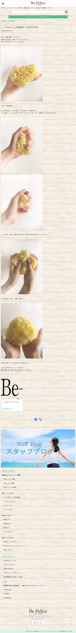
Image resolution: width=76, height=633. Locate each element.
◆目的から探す (6, 515)
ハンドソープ (8, 505)
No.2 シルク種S (9, 483)
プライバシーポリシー (11, 573)
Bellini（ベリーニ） (10, 542)
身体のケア (7, 523)
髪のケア (7, 528)
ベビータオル (8, 509)
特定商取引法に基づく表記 (13, 577)
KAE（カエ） (8, 550)
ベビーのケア (8, 532)
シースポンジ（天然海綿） (12, 497)
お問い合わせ (8, 569)
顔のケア (7, 519)
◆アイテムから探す (8, 493)
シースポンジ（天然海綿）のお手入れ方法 (20, 27)
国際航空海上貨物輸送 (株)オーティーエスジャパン (23, 585)
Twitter (6, 594)
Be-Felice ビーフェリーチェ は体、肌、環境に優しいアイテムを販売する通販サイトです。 (27, 8)
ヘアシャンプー (9, 501)
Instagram (7, 598)
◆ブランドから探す (8, 538)
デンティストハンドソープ (12, 546)
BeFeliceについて (10, 561)
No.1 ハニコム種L (9, 479)
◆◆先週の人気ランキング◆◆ (11, 475)
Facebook (7, 590)
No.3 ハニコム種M (10, 487)
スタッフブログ (9, 565)
